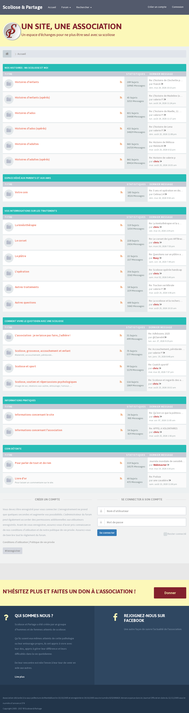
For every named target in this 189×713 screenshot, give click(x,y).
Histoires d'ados (25, 113)
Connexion (177, 6)
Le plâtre (20, 256)
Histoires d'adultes (27, 144)
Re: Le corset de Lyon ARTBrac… (167, 238)
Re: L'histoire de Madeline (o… (165, 95)
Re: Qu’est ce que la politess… (166, 412)
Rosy (156, 258)
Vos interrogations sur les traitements (31, 210)
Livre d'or (21, 478)
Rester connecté (177, 533)
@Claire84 (158, 337)
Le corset (21, 240)
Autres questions (25, 302)
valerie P (157, 352)
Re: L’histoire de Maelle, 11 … (165, 111)
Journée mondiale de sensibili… (167, 461)
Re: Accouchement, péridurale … (166, 349)
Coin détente (13, 448)
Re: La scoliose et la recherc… (165, 300)
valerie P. (158, 99)
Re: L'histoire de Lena (160, 126)
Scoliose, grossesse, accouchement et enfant (43, 351)
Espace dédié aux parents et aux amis (28, 178)
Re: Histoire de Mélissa (161, 142)
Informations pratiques (20, 400)
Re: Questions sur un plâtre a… (166, 254)
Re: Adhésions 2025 (159, 333)
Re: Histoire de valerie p (162, 157)
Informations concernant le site (34, 414)
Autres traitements (27, 287)
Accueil (52, 7)
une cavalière (160, 480)
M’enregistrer (12, 550)
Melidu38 (158, 146)
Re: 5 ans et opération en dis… (166, 190)
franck (156, 84)
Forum (65, 7)
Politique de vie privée (42, 542)
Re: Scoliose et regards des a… (165, 380)
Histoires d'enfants (27, 82)
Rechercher (83, 7)
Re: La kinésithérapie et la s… (165, 223)
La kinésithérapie (25, 225)
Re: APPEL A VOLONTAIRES (163, 428)
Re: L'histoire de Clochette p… (166, 80)
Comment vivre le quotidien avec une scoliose (34, 321)
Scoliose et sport (25, 366)
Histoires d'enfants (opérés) (32, 97)
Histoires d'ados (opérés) (30, 128)
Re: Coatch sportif (158, 364)
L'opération (22, 271)
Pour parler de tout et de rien (33, 463)
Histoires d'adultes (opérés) (32, 159)
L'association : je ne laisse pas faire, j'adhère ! (42, 335)
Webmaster (159, 464)
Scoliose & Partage (22, 7)
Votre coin (21, 192)
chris (156, 161)
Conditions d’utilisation (15, 542)
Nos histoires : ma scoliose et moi (26, 67)
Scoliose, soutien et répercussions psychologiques (46, 382)
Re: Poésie (155, 476)
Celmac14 (158, 194)
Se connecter (106, 532)
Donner (170, 592)
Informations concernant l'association (38, 430)
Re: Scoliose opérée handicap (165, 269)
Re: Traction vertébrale (161, 285)
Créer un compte (157, 6)
